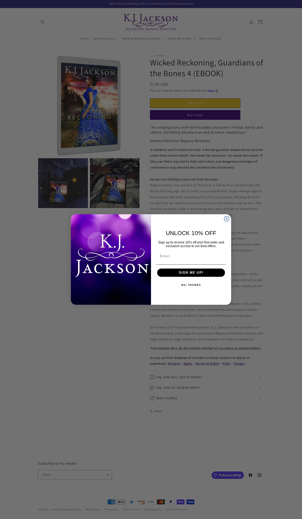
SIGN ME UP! (191, 272)
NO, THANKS (191, 285)
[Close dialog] (226, 218)
